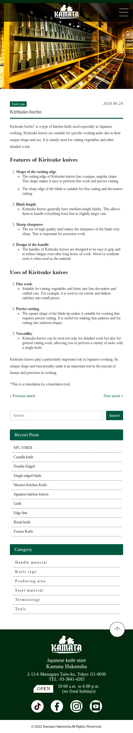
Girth (17, 503)
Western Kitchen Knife (30, 485)
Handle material (31, 562)
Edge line (20, 513)
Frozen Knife (23, 531)
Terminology (28, 600)
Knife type (26, 572)
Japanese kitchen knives (31, 494)
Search (114, 415)
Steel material (29, 590)
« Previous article (22, 396)
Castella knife (23, 457)
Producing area (30, 581)
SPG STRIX (23, 448)
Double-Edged (24, 466)
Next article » (113, 396)
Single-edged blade (27, 475)
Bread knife (22, 522)
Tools (20, 609)
